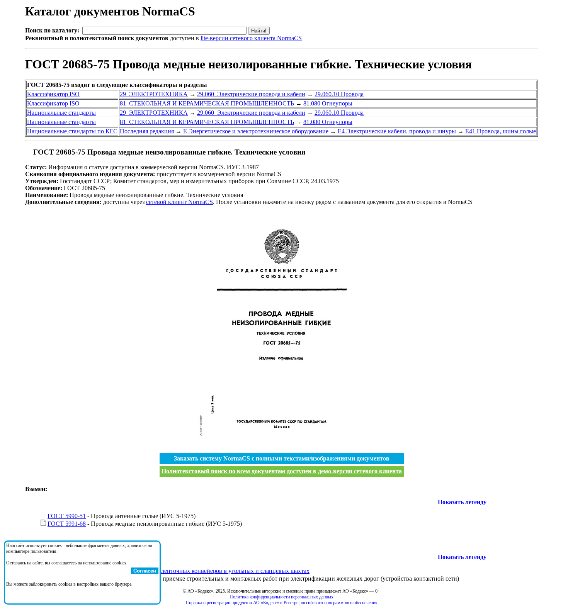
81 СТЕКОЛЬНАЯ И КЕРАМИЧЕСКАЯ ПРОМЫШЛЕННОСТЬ (207, 103)
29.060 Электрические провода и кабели (251, 94)
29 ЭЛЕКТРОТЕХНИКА (154, 94)
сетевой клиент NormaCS (179, 202)
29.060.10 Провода (339, 94)
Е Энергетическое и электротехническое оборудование (255, 131)
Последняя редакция (147, 131)
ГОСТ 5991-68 (67, 523)
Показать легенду (462, 502)
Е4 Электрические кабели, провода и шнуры (397, 131)
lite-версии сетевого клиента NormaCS (251, 38)
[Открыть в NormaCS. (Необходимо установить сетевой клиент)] (28, 152)
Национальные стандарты (61, 112)
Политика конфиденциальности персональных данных (281, 597)
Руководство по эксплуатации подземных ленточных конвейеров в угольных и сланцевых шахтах (179, 571)
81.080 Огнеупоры (327, 103)
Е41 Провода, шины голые (500, 131)
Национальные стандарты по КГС (72, 131)
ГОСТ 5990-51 (67, 516)
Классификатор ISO (53, 94)
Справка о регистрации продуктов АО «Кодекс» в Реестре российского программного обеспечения (282, 602)
